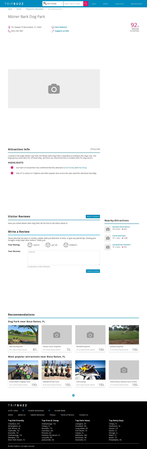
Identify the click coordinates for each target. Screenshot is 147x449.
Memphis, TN (13, 437)
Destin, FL (113, 431)
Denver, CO (113, 428)
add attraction (136, 4)
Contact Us (83, 415)
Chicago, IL (113, 433)
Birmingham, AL (14, 426)
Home (10, 9)
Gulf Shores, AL (14, 428)
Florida (19, 9)
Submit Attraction (38, 415)
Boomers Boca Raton (121, 227)
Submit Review (93, 271)
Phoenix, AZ (46, 433)
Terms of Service (67, 415)
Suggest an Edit (62, 31)
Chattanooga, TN (15, 435)
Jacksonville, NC (48, 440)
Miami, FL (113, 435)
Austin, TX (113, 437)
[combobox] (52, 3)
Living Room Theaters (121, 245)
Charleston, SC (115, 426)
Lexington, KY (80, 424)
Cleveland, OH (80, 426)
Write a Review (93, 216)
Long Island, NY (81, 428)
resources (119, 4)
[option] (54, 88)
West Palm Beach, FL (16, 440)
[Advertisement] (73, 51)
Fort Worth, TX (81, 431)
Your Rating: (14, 245)
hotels (105, 4)
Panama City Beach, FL (51, 435)
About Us (21, 415)
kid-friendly (69, 168)
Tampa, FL (46, 426)
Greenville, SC (80, 440)
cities (94, 4)
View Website (61, 27)
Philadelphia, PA (115, 440)
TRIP (14, 3)
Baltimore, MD (81, 435)
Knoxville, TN (13, 433)
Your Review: (14, 251)
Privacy (52, 415)
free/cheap (82, 168)
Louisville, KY (47, 437)
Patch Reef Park (119, 236)
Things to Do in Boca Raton (34, 9)
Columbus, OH (14, 424)
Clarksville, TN (13, 431)
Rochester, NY (81, 437)
